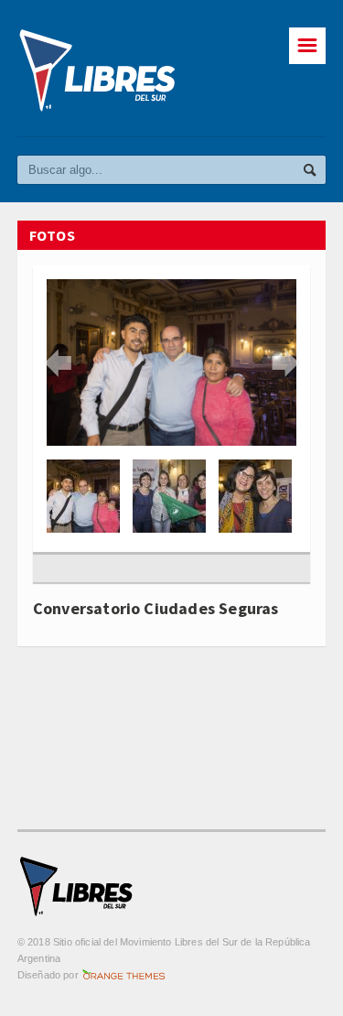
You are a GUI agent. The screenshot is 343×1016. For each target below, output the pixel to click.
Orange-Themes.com (123, 975)
